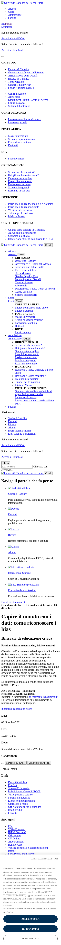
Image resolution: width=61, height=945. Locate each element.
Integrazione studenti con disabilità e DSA (30, 238)
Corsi (11, 11)
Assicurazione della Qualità (22, 75)
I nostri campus (16, 158)
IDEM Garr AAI (17, 832)
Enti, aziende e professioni (22, 433)
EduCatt (12, 785)
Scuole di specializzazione (22, 139)
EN (3, 23)
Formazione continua (19, 142)
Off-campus (14, 835)
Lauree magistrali (17, 122)
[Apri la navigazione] (2, 56)
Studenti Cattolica (17, 418)
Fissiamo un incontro (19, 184)
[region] (30, 899)
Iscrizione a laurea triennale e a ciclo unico (30, 203)
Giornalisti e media (18, 803)
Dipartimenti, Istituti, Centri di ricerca (28, 99)
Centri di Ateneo (17, 93)
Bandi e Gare (15, 844)
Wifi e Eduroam (16, 829)
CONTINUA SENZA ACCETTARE (44, 859)
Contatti (12, 813)
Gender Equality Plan (19, 84)
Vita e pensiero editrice (20, 794)
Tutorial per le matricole (21, 213)
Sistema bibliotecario (19, 106)
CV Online (14, 838)
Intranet (12, 850)
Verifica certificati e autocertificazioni (28, 847)
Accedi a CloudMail (12, 50)
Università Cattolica (18, 69)
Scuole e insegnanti (18, 187)
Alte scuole (14, 96)
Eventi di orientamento (20, 181)
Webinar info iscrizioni (20, 210)
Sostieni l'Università (18, 788)
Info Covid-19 (15, 809)
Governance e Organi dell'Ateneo (26, 72)
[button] (6, 26)
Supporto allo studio (19, 235)
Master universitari (18, 135)
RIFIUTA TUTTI (30, 929)
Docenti (12, 421)
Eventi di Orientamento (13, 602)
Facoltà (12, 17)
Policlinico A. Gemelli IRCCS (24, 791)
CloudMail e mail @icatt (21, 853)
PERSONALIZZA (30, 938)
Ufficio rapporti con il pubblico (24, 806)
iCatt (10, 826)
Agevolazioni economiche (22, 232)
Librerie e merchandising (21, 800)
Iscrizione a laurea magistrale (23, 206)
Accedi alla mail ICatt (13, 38)
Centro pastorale (17, 102)
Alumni (12, 427)
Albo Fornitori (16, 841)
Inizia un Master (16, 216)
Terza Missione (16, 81)
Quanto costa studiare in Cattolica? (26, 229)
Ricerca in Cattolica (18, 78)
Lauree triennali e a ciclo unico (24, 119)
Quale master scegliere (20, 178)
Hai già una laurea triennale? (23, 175)
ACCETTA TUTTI (31, 919)
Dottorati (13, 145)
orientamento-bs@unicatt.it (43, 696)
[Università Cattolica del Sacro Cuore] (22, 2)
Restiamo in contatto (19, 190)
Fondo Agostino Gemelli (21, 87)
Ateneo (12, 8)
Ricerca (12, 424)
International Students (19, 430)
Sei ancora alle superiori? (21, 172)
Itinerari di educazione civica (16, 708)
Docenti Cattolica (17, 782)
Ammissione (15, 14)
